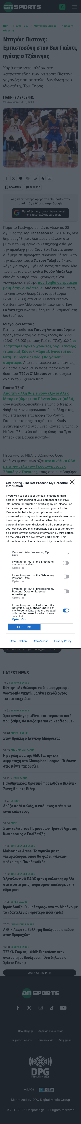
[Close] (73, 483)
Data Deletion (18, 641)
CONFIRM (24, 627)
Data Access (40, 641)
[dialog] (40, 562)
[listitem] (40, 553)
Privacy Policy (62, 641)
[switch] (66, 563)
